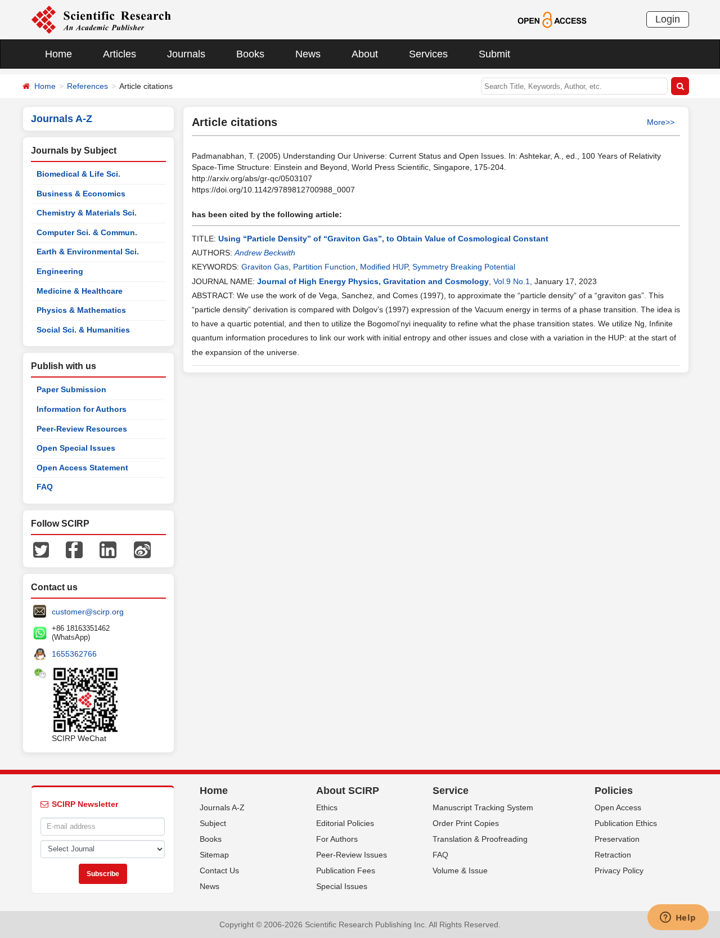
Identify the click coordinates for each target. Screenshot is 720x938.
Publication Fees (345, 870)
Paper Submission (71, 389)
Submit (494, 54)
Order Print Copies (466, 823)
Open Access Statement (82, 467)
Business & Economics (81, 193)
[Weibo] (142, 549)
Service (451, 790)
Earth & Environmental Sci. (88, 251)
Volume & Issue (460, 870)
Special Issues (341, 886)
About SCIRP (347, 790)
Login (667, 19)
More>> (660, 122)
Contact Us (219, 870)
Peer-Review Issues (351, 854)
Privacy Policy (619, 870)
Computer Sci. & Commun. (87, 232)
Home (58, 54)
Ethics (327, 807)
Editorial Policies (345, 823)
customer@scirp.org (88, 611)
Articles (119, 54)
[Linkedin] (108, 549)
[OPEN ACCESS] (552, 19)
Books (250, 54)
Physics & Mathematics (81, 310)
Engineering (60, 271)
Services (428, 54)
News (308, 54)
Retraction (613, 854)
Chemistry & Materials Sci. (87, 212)
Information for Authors (82, 409)
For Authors (337, 838)
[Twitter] (41, 549)
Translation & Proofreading (480, 838)
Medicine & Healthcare (80, 290)
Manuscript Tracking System (483, 807)
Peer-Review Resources (82, 428)
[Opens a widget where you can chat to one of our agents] (678, 918)
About (365, 54)
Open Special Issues (76, 447)
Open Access (618, 807)
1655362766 (74, 653)
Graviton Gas (265, 266)
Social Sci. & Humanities (83, 329)
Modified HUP (384, 266)
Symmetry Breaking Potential (463, 266)
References (87, 86)
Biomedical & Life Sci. (78, 173)
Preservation (617, 838)
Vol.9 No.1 (511, 281)
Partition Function (324, 266)
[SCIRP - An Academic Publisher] (101, 19)
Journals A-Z (222, 807)
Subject (213, 823)
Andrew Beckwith (265, 252)
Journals (186, 54)
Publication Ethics (626, 823)
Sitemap (214, 854)
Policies (614, 790)
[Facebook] (74, 549)
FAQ (45, 486)
